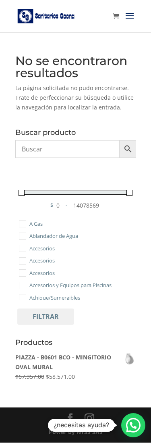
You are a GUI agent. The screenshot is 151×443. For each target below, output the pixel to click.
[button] (133, 425)
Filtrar (46, 316)
